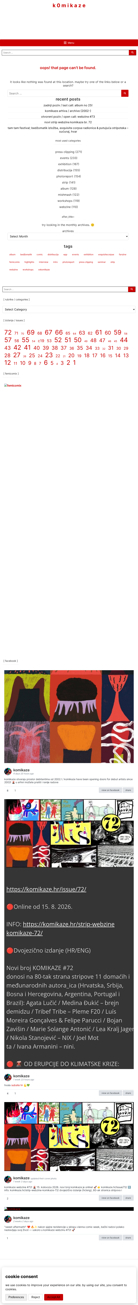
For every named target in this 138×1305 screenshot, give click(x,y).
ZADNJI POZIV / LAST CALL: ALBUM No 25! (68, 105)
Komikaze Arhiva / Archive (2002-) (68, 111)
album (65, 188)
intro (55, 262)
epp (65, 254)
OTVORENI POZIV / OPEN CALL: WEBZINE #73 (68, 116)
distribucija (64, 170)
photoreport (64, 176)
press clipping (64, 152)
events (64, 158)
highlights (29, 262)
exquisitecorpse (106, 254)
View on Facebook (110, 790)
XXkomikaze (44, 269)
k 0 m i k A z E (69, 5)
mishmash (65, 194)
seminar (102, 262)
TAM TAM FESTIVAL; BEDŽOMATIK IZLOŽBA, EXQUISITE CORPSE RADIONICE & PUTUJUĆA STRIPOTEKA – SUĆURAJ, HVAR (68, 129)
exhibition (65, 164)
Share (128, 790)
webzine (65, 207)
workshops (65, 201)
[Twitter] (79, 19)
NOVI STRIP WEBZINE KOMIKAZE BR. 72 (68, 122)
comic (40, 254)
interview (43, 262)
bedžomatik (26, 254)
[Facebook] (58, 19)
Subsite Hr (17, 1085)
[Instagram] (69, 19)
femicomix (14, 262)
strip (65, 182)
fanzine (122, 254)
